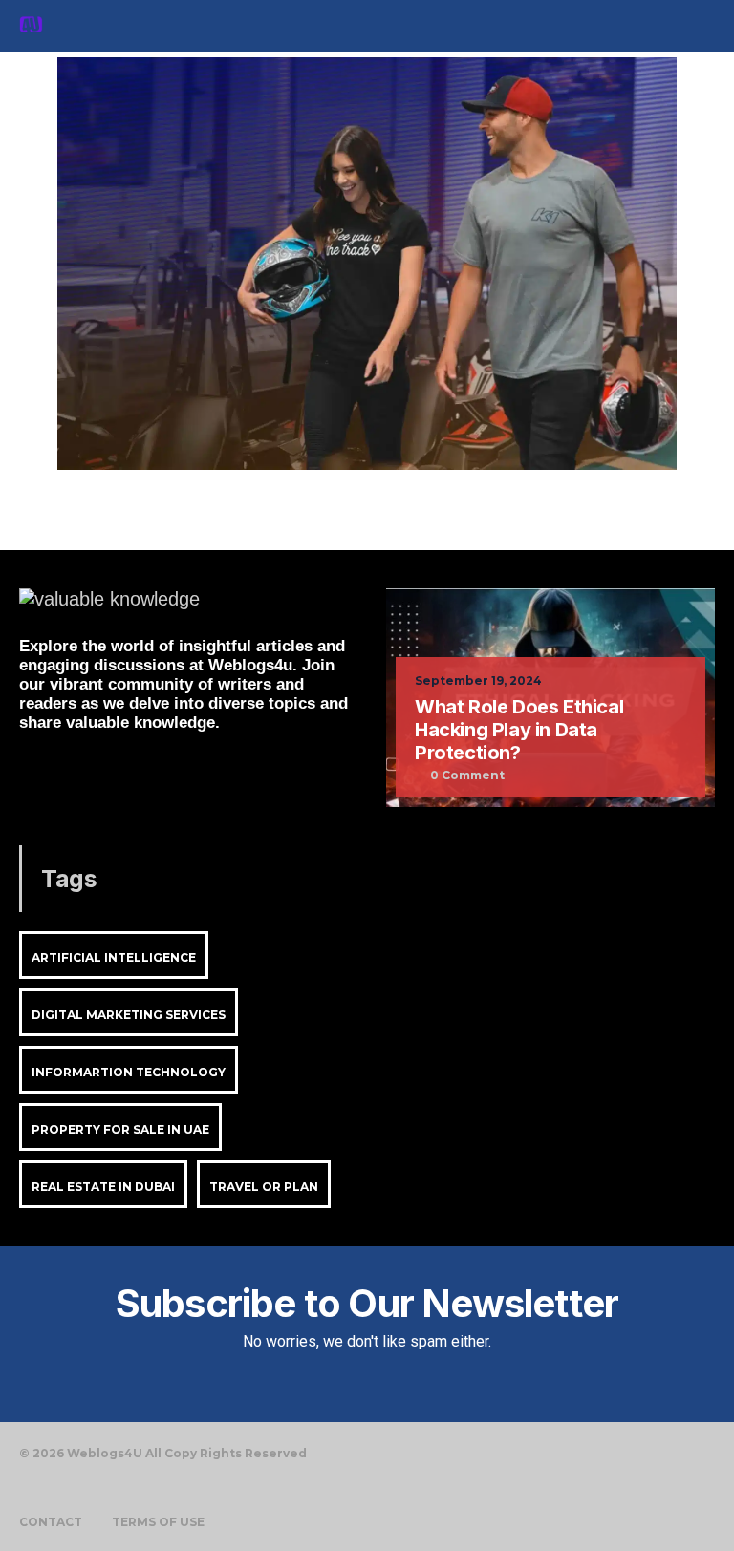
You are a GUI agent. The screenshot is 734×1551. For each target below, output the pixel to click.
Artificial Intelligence (114, 957)
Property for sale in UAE (120, 1129)
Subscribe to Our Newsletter (367, 1303)
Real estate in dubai (103, 1186)
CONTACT (50, 1522)
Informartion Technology (129, 1072)
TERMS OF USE (158, 1522)
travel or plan (263, 1186)
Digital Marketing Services (129, 1015)
